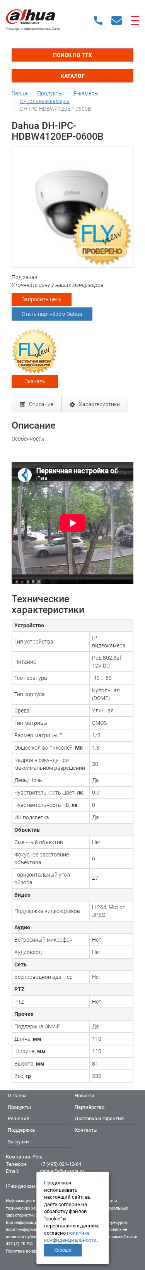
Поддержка (21, 1130)
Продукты (19, 1107)
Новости (84, 1095)
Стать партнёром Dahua (52, 314)
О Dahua (17, 1095)
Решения (18, 1118)
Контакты (86, 1130)
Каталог (73, 76)
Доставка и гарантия (99, 1118)
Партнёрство (89, 1107)
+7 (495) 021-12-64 (60, 1164)
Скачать (34, 381)
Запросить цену (41, 299)
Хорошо (63, 1250)
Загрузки (18, 1142)
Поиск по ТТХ (72, 55)
